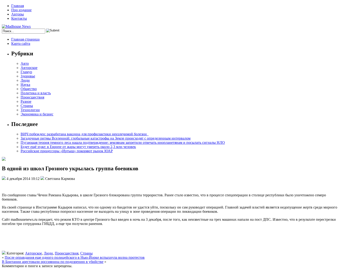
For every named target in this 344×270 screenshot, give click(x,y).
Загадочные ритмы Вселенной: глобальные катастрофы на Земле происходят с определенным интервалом (105, 138)
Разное (26, 101)
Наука (25, 85)
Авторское (29, 68)
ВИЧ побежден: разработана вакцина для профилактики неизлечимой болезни (85, 134)
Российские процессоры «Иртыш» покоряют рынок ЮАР (67, 151)
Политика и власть (36, 93)
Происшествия (32, 97)
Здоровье (28, 76)
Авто (25, 63)
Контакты (19, 18)
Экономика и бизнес (37, 114)
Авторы (17, 14)
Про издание (21, 10)
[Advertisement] (70, 240)
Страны (27, 106)
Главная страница (25, 39)
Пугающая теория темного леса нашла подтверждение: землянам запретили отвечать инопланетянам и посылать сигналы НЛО (123, 143)
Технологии (30, 110)
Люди (25, 80)
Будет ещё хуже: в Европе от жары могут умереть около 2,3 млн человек (78, 147)
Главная (17, 6)
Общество (29, 89)
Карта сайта (20, 44)
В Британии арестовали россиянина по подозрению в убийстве (52, 262)
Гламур (26, 72)
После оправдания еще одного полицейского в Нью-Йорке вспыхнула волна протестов (75, 257)
